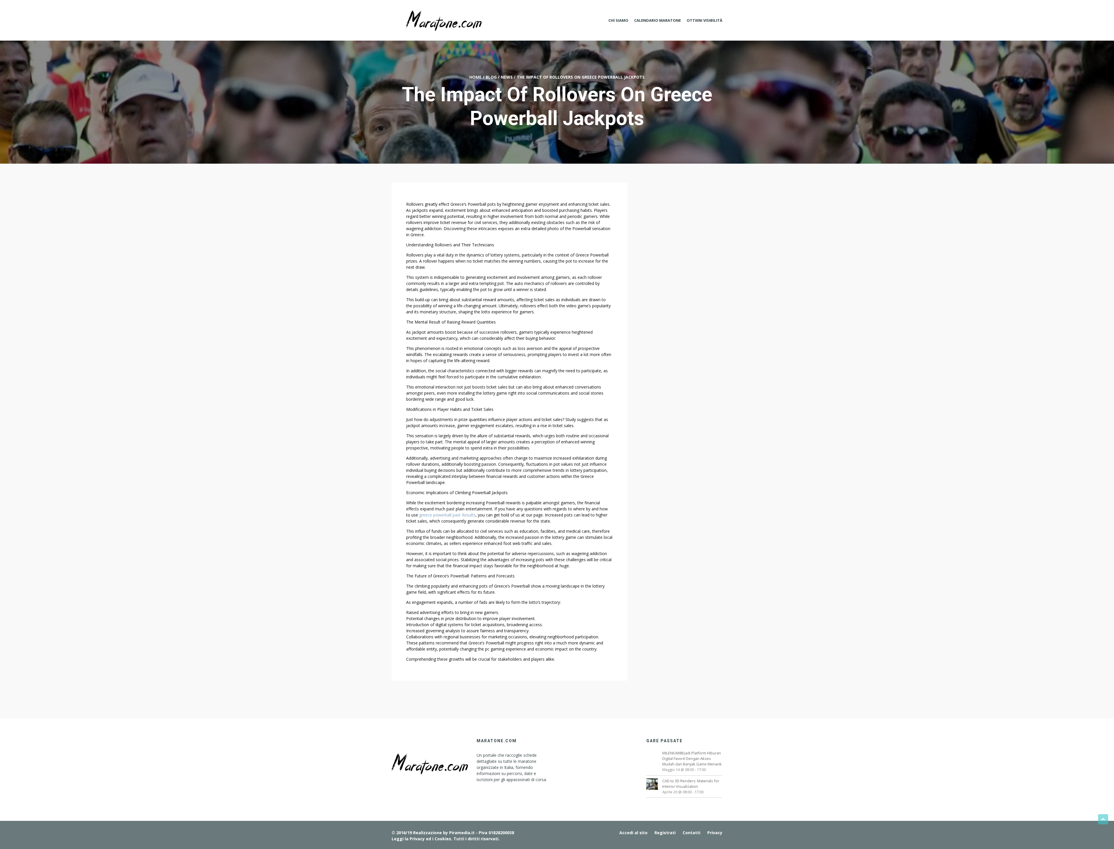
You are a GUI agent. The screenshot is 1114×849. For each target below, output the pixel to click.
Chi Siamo (618, 20)
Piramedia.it (462, 832)
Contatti (691, 832)
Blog (491, 77)
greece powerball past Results (447, 515)
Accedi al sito (633, 832)
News (507, 77)
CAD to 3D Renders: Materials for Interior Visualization (690, 783)
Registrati (665, 832)
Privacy (714, 832)
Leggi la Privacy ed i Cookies (421, 838)
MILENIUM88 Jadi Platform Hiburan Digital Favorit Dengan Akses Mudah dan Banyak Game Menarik (692, 758)
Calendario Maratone (657, 20)
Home (475, 77)
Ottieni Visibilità (704, 20)
